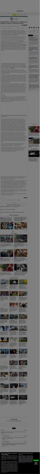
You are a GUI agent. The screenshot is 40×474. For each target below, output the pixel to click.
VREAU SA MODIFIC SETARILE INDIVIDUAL (36, 463)
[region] (20, 463)
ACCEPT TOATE (36, 460)
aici (6, 467)
